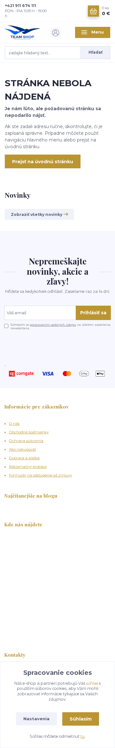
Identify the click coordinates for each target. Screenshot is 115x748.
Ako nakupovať (22, 449)
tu (82, 736)
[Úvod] (22, 32)
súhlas (92, 683)
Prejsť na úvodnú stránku (42, 161)
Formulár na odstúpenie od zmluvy (40, 475)
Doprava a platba (24, 458)
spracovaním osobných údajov (53, 324)
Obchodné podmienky (29, 432)
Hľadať (95, 52)
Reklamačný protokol (28, 466)
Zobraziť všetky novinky (36, 214)
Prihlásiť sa (93, 313)
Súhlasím (81, 719)
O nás (14, 423)
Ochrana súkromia (26, 441)
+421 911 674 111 (20, 5)
